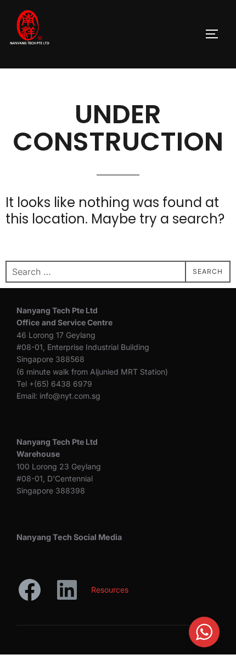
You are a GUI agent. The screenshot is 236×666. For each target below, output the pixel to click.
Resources (109, 589)
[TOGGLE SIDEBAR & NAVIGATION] (216, 34)
